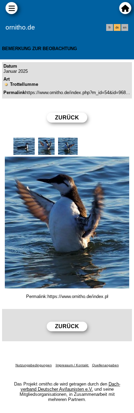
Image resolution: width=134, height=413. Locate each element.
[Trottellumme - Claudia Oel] (67, 222)
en (124, 27)
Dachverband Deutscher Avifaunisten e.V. (70, 386)
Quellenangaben (105, 365)
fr (110, 27)
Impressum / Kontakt (72, 365)
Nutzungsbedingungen (33, 365)
